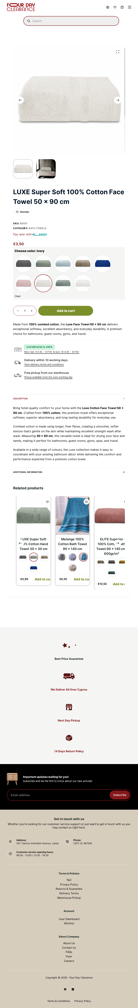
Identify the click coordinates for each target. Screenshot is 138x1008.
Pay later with (22, 234)
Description (20, 398)
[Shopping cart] (122, 7)
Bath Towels (38, 228)
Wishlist (69, 923)
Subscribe (119, 795)
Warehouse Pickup (69, 897)
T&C (69, 880)
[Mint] (63, 283)
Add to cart (66, 311)
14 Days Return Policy (69, 751)
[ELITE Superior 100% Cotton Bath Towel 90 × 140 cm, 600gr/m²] (109, 515)
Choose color (29, 251)
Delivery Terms (69, 893)
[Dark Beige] (98, 561)
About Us (69, 943)
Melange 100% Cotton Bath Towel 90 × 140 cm (70, 544)
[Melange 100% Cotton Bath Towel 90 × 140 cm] (70, 515)
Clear (18, 296)
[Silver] (83, 264)
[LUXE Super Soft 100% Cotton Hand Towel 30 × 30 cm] (31, 515)
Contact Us (69, 947)
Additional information (27, 472)
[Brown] (70, 567)
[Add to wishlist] (45, 502)
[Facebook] (65, 989)
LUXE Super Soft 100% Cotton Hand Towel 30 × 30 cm (31, 544)
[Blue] (103, 264)
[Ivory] (43, 283)
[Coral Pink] (24, 283)
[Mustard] (119, 561)
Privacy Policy (69, 884)
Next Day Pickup (69, 720)
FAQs (69, 952)
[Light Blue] (63, 264)
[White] (83, 283)
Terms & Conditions (58, 1000)
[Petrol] (80, 557)
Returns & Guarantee (69, 888)
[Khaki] (43, 264)
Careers (69, 961)
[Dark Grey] (59, 557)
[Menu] (129, 7)
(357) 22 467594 (82, 843)
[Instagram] (73, 989)
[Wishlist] (115, 7)
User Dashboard (69, 919)
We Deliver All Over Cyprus (69, 689)
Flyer (69, 956)
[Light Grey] (70, 557)
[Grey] (24, 264)
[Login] (107, 7)
